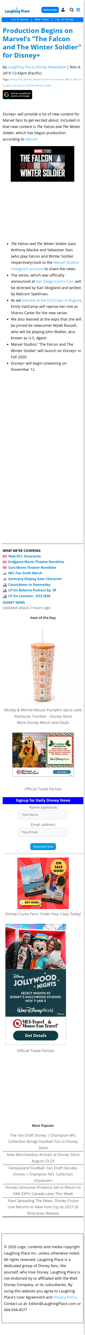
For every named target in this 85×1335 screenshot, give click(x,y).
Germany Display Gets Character (35, 579)
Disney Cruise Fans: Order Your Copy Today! (43, 913)
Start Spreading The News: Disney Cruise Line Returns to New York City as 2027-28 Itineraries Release (43, 1207)
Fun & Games (20, 19)
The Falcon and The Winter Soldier (32, 85)
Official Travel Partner (43, 788)
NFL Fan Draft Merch (25, 573)
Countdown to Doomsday (29, 584)
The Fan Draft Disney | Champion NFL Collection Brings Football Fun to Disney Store (43, 1141)
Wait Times (42, 19)
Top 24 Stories (64, 19)
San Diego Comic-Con (54, 281)
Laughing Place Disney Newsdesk (37, 66)
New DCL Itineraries (24, 556)
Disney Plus (16, 79)
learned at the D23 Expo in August (51, 300)
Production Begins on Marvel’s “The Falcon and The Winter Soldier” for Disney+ (42, 42)
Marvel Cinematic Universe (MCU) (52, 79)
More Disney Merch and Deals (43, 722)
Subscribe (50, 9)
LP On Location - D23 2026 (29, 596)
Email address (43, 824)
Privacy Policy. (65, 1297)
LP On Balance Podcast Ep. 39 (32, 590)
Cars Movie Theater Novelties (32, 567)
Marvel (28, 79)
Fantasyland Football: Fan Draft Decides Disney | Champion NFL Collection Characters (43, 1174)
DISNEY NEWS (14, 603)
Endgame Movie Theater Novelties (36, 561)
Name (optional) (43, 807)
